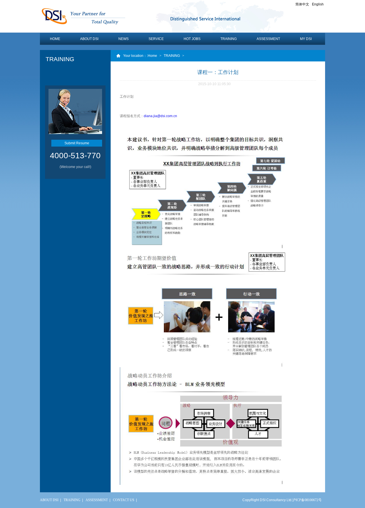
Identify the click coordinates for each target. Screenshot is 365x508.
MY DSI (306, 39)
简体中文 (302, 4)
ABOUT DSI (89, 39)
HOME (55, 39)
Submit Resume (76, 143)
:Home (152, 56)
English (318, 4)
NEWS (123, 39)
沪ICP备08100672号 (307, 500)
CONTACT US (123, 500)
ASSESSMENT (268, 39)
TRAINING (228, 39)
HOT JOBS (192, 39)
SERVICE (156, 39)
